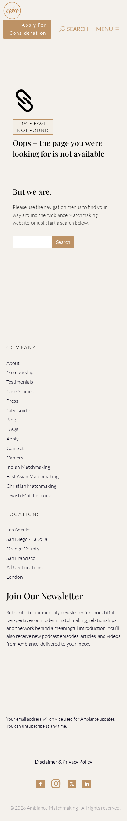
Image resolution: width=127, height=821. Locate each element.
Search (77, 28)
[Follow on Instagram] (56, 784)
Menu (104, 28)
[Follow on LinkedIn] (86, 784)
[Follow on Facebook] (40, 784)
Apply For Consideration (28, 29)
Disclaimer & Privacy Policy (63, 761)
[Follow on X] (72, 784)
